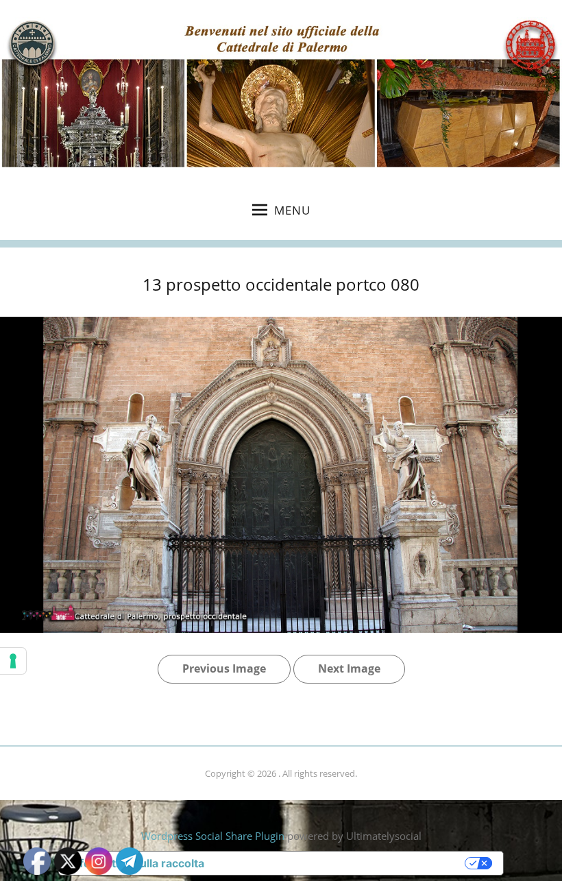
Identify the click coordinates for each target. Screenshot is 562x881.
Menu (292, 210)
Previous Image (224, 668)
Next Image (349, 668)
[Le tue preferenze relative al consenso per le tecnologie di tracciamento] (13, 661)
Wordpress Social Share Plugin (214, 836)
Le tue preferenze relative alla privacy (341, 863)
